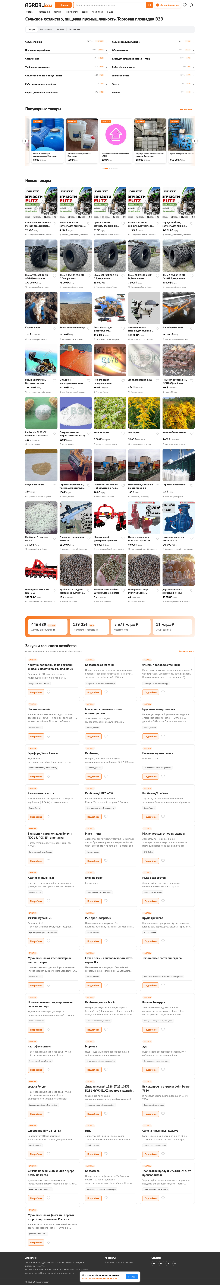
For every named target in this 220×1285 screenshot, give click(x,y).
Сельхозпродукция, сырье (126, 41)
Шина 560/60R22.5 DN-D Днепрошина (106, 276)
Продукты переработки (37, 50)
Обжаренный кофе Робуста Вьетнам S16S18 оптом (138, 591)
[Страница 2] (106, 168)
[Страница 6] (115, 168)
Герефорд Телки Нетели (43, 753)
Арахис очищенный (41, 878)
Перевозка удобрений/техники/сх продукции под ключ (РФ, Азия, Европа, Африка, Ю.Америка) (72, 486)
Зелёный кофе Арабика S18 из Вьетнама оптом (106, 591)
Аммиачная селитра (41, 793)
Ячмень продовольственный (161, 665)
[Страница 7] (116, 168)
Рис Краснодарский (98, 918)
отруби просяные (34, 484)
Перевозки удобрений (174, 484)
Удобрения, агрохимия (37, 67)
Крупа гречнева (152, 918)
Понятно (131, 1276)
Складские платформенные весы (71, 381)
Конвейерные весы (173, 327)
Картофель (92, 1171)
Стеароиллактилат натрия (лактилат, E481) (72, 434)
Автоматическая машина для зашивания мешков (140, 329)
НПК (88, 1131)
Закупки (58, 11)
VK (154, 1263)
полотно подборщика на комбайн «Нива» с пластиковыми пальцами (50, 667)
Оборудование (120, 50)
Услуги (115, 84)
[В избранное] (54, 224)
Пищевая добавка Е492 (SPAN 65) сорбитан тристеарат (175, 381)
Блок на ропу (94, 878)
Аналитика (97, 11)
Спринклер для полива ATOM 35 (72, 539)
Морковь (91, 1046)
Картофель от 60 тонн (99, 665)
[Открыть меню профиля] (192, 5)
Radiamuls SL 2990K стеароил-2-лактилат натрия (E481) (36, 434)
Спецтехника (32, 58)
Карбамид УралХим (155, 793)
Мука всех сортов (154, 878)
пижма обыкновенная (174, 432)
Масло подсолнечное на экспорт (163, 833)
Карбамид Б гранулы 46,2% (36, 539)
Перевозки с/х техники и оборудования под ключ (106, 486)
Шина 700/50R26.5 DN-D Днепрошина (72, 276)
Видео (110, 11)
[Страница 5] (113, 168)
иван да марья (101, 432)
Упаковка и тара (120, 75)
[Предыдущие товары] (25, 141)
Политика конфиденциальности (57, 1272)
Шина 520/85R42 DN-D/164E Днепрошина (174, 276)
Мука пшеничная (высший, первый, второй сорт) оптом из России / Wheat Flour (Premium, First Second (51, 1219)
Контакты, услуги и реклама (119, 1262)
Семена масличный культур (160, 1131)
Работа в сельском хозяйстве (40, 84)
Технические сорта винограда (162, 958)
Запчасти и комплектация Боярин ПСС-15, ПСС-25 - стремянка (50, 836)
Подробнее (36, 692)
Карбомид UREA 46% (99, 793)
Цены (85, 11)
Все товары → (187, 109)
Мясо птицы (93, 833)
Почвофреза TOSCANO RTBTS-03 (37, 591)
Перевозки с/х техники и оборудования (140, 486)
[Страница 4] (111, 168)
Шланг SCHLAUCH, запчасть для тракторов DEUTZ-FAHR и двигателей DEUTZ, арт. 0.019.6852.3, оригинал (141, 224)
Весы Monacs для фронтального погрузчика (103, 329)
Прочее (116, 92)
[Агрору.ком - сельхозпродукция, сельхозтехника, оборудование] (38, 5)
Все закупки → (187, 650)
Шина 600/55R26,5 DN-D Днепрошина (140, 276)
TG (168, 1263)
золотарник (134, 432)
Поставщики (43, 11)
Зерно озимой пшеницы (72, 327)
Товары (29, 11)
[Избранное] (185, 5)
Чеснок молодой (39, 709)
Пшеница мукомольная (157, 753)
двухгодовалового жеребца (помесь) (172, 591)
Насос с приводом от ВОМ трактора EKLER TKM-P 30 (139, 539)
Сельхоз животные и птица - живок (43, 75)
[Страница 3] (109, 168)
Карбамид (91, 753)
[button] (149, 5)
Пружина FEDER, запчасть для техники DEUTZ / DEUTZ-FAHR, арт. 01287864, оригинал (105, 224)
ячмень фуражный (40, 918)
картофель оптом (39, 1046)
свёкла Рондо (37, 1086)
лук (144, 1046)
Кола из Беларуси (153, 1002)
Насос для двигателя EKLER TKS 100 (173, 539)
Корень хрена (32, 327)
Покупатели (72, 11)
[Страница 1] (103, 168)
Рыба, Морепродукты (123, 67)
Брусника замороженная (158, 709)
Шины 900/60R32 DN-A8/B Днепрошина (37, 276)
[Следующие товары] (195, 141)
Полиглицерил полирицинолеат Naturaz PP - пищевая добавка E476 (105, 381)
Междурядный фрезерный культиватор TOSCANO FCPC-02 (107, 539)
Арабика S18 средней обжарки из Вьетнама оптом (71, 591)
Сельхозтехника (33, 41)
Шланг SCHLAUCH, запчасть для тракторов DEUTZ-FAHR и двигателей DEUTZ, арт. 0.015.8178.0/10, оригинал (72, 224)
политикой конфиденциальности (99, 1278)
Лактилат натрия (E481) (140, 379)
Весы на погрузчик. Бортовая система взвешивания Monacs (36, 381)
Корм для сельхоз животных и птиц (131, 58)
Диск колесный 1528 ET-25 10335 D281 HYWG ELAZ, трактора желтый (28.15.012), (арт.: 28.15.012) (108, 1091)
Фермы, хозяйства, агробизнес (41, 92)
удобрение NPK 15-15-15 (44, 1131)
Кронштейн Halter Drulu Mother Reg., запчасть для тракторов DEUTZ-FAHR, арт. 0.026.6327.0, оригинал (38, 224)
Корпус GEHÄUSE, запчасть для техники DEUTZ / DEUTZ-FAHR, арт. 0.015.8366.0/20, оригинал (174, 224)
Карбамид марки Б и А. (100, 1002)
